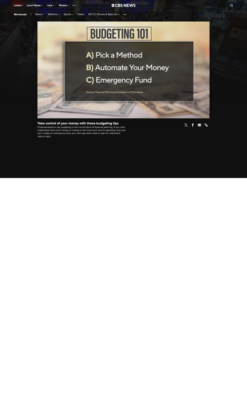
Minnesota (20, 14)
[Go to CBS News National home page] (123, 5)
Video (80, 14)
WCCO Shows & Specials (103, 14)
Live (50, 5)
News (39, 14)
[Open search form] (231, 5)
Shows (63, 5)
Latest (18, 5)
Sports (68, 14)
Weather (53, 14)
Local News (34, 5)
